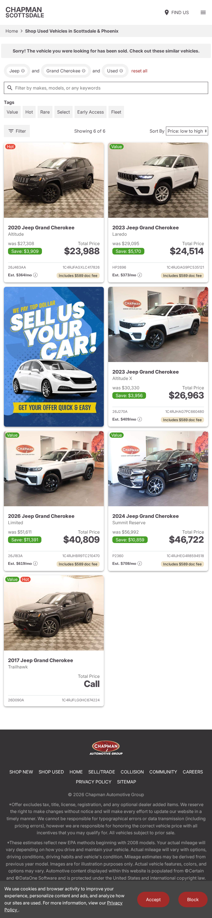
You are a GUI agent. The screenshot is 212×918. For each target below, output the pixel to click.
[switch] (203, 12)
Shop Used (51, 772)
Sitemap (126, 782)
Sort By (157, 131)
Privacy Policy (94, 782)
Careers (193, 772)
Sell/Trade (101, 772)
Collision (132, 772)
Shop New (21, 772)
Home (12, 31)
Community (163, 772)
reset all (139, 71)
